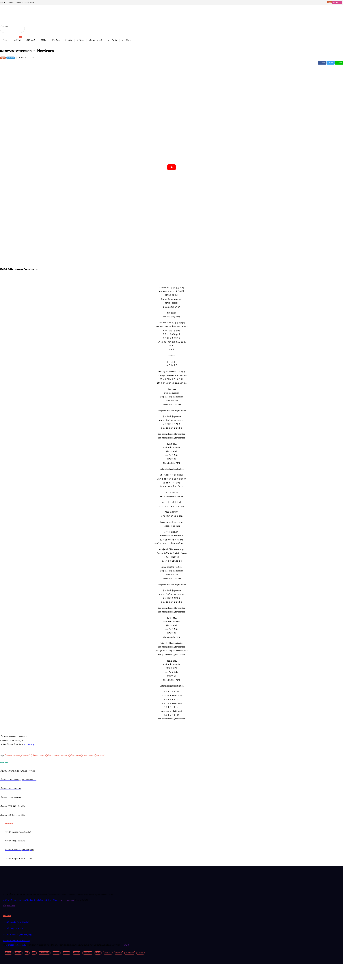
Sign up (11, 2)
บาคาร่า (62, 900)
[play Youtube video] (171, 167)
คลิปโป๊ (126, 945)
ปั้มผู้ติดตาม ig (9, 906)
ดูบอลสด (70, 900)
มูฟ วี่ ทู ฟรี (7, 900)
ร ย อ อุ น (17, 900)
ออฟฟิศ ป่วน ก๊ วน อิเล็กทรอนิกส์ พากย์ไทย (40, 900)
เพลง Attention (88, 756)
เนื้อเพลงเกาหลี (75, 756)
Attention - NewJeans (13, 756)
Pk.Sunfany (29, 744)
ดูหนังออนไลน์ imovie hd (16, 945)
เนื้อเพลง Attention (38, 756)
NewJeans (26, 756)
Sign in (2, 2)
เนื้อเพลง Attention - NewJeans (57, 756)
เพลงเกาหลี (100, 756)
